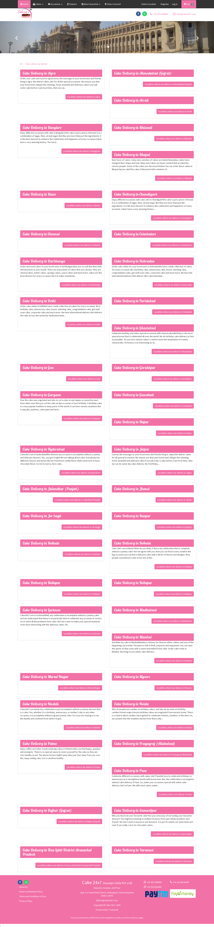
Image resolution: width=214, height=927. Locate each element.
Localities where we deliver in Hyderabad (81, 472)
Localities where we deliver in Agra (84, 96)
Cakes (38, 4)
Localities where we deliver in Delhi (83, 324)
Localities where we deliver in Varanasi (174, 861)
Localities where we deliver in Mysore (174, 687)
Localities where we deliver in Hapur (175, 433)
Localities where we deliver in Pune (175, 794)
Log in (174, 4)
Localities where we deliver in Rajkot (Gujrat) (79, 821)
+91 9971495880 (160, 14)
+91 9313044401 (154, 887)
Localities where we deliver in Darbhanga (81, 284)
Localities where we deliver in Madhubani (173, 621)
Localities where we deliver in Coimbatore (172, 245)
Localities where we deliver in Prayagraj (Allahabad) (168, 754)
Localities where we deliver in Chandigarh (172, 218)
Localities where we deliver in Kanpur (174, 527)
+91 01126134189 (181, 882)
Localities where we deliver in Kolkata (82, 554)
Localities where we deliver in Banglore (81, 151)
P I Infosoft (113, 909)
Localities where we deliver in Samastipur (172, 834)
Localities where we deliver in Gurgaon (82, 418)
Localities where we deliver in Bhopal (174, 178)
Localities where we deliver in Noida (175, 727)
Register (165, 4)
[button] (16, 37)
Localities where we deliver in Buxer (83, 205)
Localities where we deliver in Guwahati (173, 405)
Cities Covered (113, 4)
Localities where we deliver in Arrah (175, 111)
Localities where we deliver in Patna (83, 767)
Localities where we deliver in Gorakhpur (173, 378)
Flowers (73, 4)
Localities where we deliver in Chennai (82, 245)
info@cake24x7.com (186, 14)
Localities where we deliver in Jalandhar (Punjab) (77, 499)
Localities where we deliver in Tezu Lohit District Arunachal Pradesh (68, 865)
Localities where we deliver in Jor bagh (82, 527)
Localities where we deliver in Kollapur (82, 594)
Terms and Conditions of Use (32, 896)
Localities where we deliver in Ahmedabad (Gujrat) (168, 84)
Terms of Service (132, 918)
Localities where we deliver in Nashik (83, 727)
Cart (189, 4)
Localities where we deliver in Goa (84, 378)
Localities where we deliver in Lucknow (82, 633)
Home (25, 4)
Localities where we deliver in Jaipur (175, 472)
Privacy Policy (25, 901)
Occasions (55, 4)
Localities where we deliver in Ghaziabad (173, 351)
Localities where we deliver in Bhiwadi (174, 138)
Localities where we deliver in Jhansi (175, 499)
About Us (23, 887)
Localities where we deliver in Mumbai (174, 660)
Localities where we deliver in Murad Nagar (80, 687)
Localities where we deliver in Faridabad (173, 312)
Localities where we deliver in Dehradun (173, 284)
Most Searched (91, 4)
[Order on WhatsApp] (144, 13)
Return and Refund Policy (31, 891)
